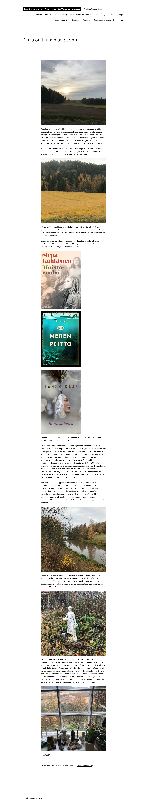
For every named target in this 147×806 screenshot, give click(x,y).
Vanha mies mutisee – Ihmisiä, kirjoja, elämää (95, 14)
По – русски (118, 20)
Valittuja (86, 20)
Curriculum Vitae (62, 20)
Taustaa (75, 20)
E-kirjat (120, 14)
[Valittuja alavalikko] (90, 20)
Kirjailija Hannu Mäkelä (93, 9)
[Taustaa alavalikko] (79, 20)
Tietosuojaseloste (66, 14)
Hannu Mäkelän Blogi (85, 766)
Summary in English (102, 20)
